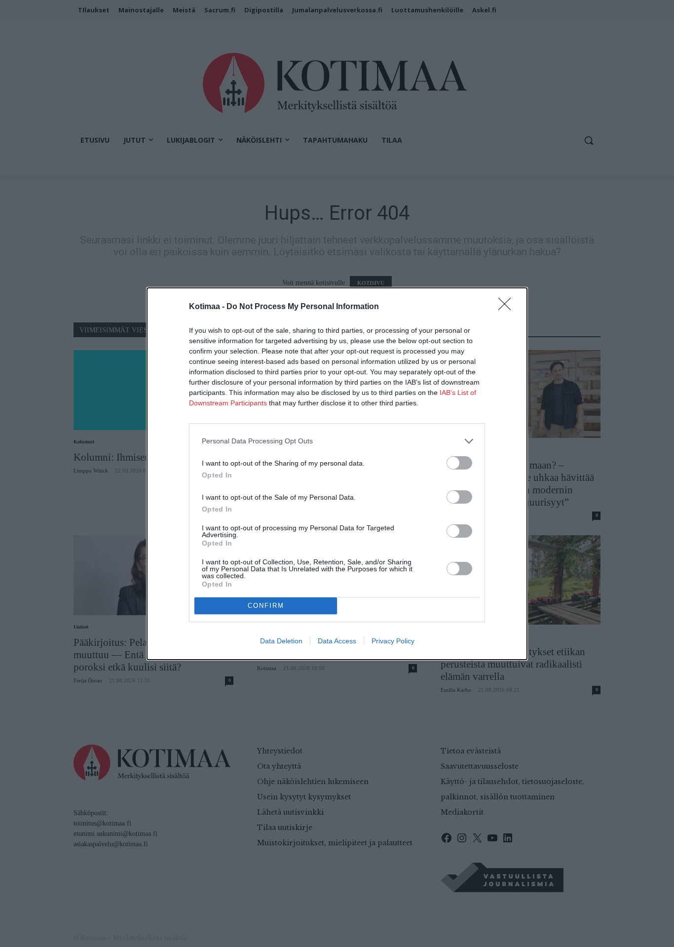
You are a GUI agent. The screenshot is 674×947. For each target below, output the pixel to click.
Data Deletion (281, 641)
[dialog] (337, 474)
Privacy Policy (393, 641)
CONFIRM (266, 605)
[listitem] (337, 441)
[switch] (459, 463)
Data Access (337, 641)
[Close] (507, 307)
